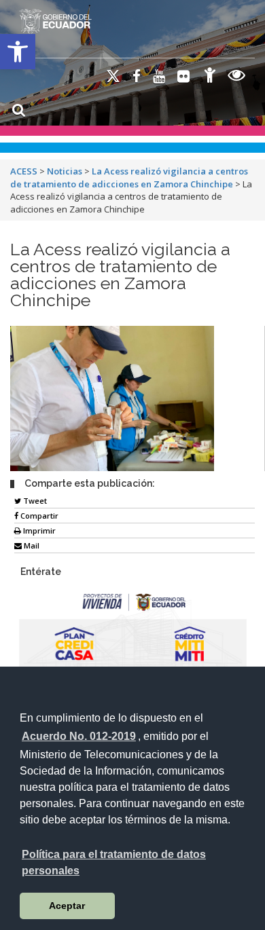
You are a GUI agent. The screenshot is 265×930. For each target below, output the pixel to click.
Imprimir (38, 530)
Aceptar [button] (67, 905)
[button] (17, 51)
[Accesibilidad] (210, 77)
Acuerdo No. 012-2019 (79, 736)
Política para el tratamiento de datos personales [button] (114, 862)
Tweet (34, 501)
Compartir (38, 515)
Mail (30, 545)
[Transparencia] (236, 77)
